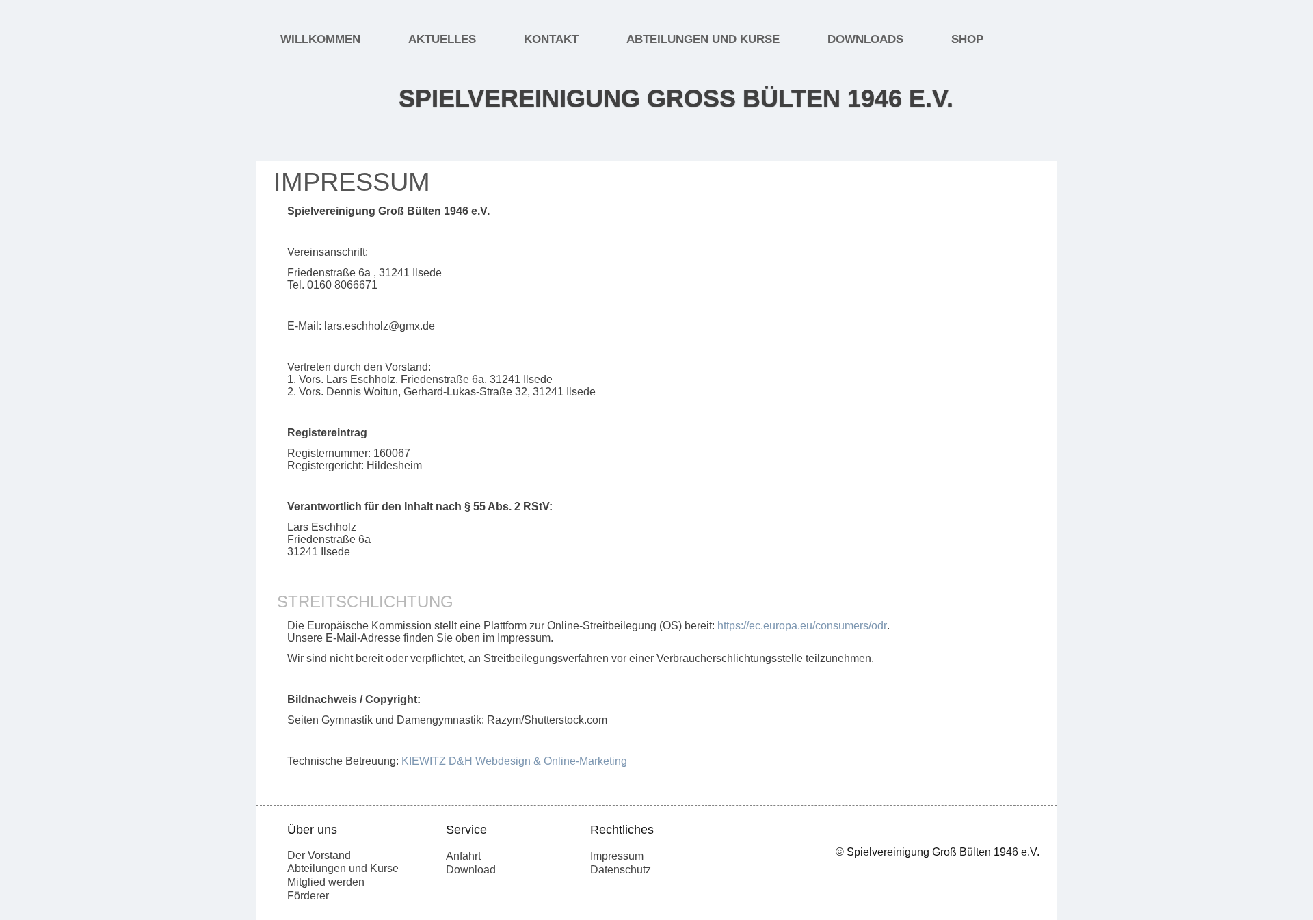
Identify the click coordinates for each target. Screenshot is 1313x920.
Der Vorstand (319, 855)
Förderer (308, 896)
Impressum (617, 856)
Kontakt (551, 39)
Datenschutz (620, 870)
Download (471, 870)
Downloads (865, 39)
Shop (967, 39)
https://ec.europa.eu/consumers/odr (802, 625)
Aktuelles (442, 39)
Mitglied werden (325, 882)
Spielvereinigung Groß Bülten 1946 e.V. (676, 98)
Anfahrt (463, 856)
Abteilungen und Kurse (703, 39)
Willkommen (320, 39)
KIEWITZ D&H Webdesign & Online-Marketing (514, 761)
